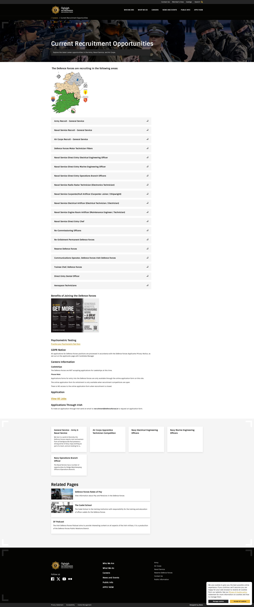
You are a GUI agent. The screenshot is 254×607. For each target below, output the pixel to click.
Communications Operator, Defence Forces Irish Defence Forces (85, 258)
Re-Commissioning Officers (67, 230)
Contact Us (165, 2)
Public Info (185, 10)
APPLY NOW (198, 10)
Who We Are (129, 10)
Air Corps (157, 566)
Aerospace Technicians (65, 285)
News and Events (170, 10)
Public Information (161, 579)
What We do (143, 10)
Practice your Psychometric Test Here (65, 344)
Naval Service (159, 569)
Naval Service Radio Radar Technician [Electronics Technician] (84, 185)
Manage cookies (218, 601)
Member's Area (178, 2)
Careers (155, 10)
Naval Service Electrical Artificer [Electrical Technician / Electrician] (86, 203)
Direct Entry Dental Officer (66, 276)
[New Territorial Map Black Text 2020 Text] (70, 94)
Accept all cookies (240, 601)
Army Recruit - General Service (69, 121)
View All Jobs (58, 398)
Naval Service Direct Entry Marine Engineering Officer (80, 166)
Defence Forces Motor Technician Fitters (73, 148)
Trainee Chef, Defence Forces (73, 267)
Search (197, 2)
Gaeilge (189, 2)
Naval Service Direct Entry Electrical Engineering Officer (81, 157)
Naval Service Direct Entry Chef (69, 221)
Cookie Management (84, 605)
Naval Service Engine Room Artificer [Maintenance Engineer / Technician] (89, 212)
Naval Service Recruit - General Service (73, 130)
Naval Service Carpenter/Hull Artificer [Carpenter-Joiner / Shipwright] (87, 194)
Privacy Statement (57, 605)
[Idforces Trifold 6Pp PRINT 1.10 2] (75, 315)
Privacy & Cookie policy (238, 592)
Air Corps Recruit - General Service (71, 139)
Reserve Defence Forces (65, 249)
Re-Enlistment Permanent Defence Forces (74, 239)
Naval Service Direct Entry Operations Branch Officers (80, 176)
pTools (201, 605)
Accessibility (70, 605)
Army (156, 563)
